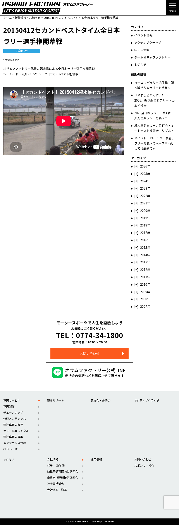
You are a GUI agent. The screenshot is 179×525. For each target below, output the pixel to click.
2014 (143, 255)
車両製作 (9, 406)
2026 (143, 166)
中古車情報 (142, 50)
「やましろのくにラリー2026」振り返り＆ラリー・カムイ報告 (154, 100)
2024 (143, 181)
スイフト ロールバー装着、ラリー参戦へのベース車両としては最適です (154, 143)
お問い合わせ (89, 353)
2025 (143, 173)
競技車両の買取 (13, 437)
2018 (143, 225)
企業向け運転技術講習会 (62, 477)
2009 (143, 292)
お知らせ (22, 51)
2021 (143, 203)
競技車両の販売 (13, 425)
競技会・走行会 (100, 400)
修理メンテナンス (14, 418)
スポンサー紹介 (144, 465)
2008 (143, 299)
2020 (143, 210)
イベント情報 (143, 35)
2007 (143, 306)
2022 (143, 195)
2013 (143, 262)
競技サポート (55, 400)
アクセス (8, 459)
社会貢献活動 (55, 484)
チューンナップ (13, 412)
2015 (143, 247)
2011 (143, 277)
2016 (143, 240)
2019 (143, 218)
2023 (143, 188)
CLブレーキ (10, 449)
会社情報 (52, 459)
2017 (143, 232)
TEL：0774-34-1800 (89, 335)
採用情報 (96, 459)
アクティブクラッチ (147, 42)
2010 (143, 284)
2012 (143, 269)
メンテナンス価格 (14, 443)
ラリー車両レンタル (16, 431)
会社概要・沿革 (57, 490)
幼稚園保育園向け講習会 (62, 471)
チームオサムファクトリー (152, 57)
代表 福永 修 (56, 465)
